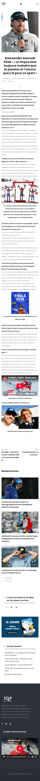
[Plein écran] (36, 757)
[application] (20, 748)
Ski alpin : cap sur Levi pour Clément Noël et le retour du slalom (10, 454)
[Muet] (32, 757)
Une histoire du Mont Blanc (13, 674)
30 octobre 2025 (19, 78)
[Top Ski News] (4, 4)
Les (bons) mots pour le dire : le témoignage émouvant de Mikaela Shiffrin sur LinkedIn (17, 504)
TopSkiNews (7, 78)
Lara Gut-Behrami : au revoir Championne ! (18, 665)
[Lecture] (4, 757)
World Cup (31, 78)
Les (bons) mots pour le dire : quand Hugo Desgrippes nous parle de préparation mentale (20, 538)
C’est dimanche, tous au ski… (30, 452)
